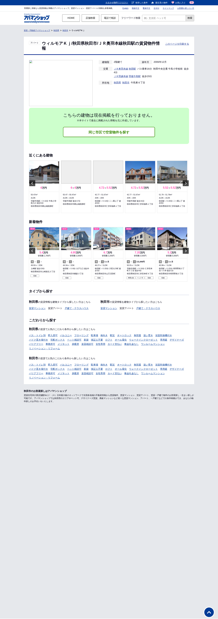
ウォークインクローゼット (143, 339)
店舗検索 (90, 18)
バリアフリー (36, 344)
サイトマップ (168, 8)
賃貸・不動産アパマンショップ (37, 30)
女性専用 (100, 344)
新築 (86, 339)
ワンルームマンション (153, 344)
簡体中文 (135, 8)
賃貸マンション (37, 308)
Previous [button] (32, 183)
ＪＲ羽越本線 (121, 76)
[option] (44, 187)
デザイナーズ (177, 339)
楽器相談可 (87, 344)
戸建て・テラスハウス (77, 308)
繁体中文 (146, 8)
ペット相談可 (74, 339)
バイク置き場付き (38, 339)
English (125, 8)
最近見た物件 (161, 3)
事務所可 (50, 344)
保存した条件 (141, 3)
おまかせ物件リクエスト (117, 2)
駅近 (112, 335)
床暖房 (75, 344)
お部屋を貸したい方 (185, 8)
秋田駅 (132, 68)
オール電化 (121, 339)
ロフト (108, 339)
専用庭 (163, 339)
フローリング (81, 335)
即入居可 (53, 335)
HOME (71, 18)
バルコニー (66, 335)
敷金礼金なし (131, 344)
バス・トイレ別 (37, 335)
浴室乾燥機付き (163, 335)
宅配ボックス (57, 339)
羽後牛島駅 (135, 76)
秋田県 (56, 30)
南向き (104, 335)
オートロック (124, 335)
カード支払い (115, 344)
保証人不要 (97, 339)
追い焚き (148, 335)
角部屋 (137, 335)
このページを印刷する (177, 43)
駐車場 (94, 335)
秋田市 (65, 30)
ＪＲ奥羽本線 (121, 68)
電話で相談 (110, 18)
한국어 (156, 8)
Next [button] (186, 183)
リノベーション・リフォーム (44, 348)
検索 (190, 18)
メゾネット (63, 344)
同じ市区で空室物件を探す (109, 132)
